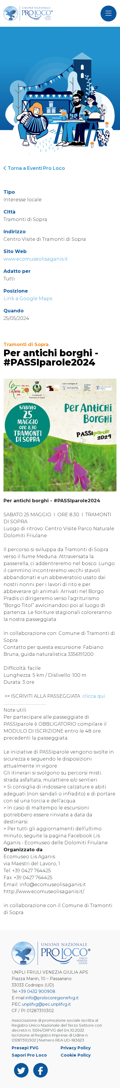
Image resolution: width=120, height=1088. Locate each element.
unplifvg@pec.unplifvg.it (46, 1004)
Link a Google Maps (27, 298)
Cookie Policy (76, 1055)
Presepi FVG (25, 1047)
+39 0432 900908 (36, 991)
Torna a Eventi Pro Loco (35, 168)
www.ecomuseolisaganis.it (35, 259)
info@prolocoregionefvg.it (52, 997)
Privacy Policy (76, 1047)
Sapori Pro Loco (29, 1055)
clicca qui (93, 696)
